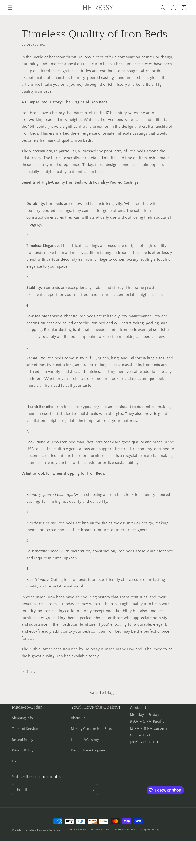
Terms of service (124, 829)
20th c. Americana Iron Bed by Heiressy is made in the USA (82, 649)
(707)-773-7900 (144, 742)
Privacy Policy (22, 750)
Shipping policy (149, 829)
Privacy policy (99, 829)
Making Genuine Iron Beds (91, 729)
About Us (78, 718)
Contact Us (139, 708)
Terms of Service (25, 729)
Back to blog (101, 692)
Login (16, 761)
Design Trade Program (88, 750)
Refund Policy (22, 740)
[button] (10, 7)
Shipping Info (22, 718)
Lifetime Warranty (85, 740)
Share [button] (30, 672)
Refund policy (77, 829)
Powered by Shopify (50, 830)
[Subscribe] (92, 789)
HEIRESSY (29, 830)
